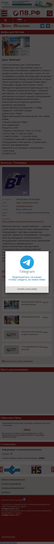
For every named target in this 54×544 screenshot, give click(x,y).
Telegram (27, 271)
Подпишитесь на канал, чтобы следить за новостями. (27, 278)
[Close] (48, 251)
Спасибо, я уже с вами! (27, 289)
